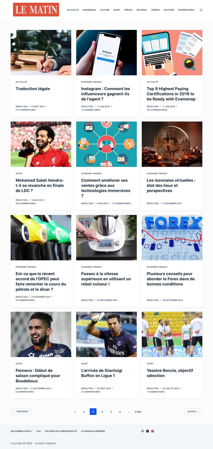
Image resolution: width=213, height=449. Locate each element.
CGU (38, 431)
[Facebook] (142, 431)
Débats (128, 10)
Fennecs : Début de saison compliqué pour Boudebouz (38, 375)
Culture (104, 10)
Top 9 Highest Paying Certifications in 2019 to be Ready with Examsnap (171, 93)
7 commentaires (156, 391)
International (186, 10)
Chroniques (89, 10)
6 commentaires (25, 391)
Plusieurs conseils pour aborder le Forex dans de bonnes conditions (171, 278)
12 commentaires (90, 391)
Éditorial (142, 10)
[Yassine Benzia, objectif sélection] (172, 334)
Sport (116, 10)
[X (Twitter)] (147, 431)
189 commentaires (26, 203)
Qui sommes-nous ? (21, 431)
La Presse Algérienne (93, 431)
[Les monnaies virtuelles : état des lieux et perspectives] (172, 144)
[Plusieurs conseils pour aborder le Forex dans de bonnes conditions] (172, 237)
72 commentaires (90, 110)
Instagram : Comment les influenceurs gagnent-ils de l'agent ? (105, 93)
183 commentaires (157, 110)
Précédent (23, 411)
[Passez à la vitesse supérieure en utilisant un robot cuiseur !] (106, 237)
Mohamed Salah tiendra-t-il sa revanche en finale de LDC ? (40, 185)
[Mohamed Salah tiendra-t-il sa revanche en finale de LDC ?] (41, 144)
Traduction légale (33, 88)
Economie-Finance (91, 82)
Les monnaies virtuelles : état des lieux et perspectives (171, 185)
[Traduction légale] (41, 52)
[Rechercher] (201, 10)
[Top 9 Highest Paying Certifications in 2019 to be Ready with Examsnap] (172, 52)
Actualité (72, 10)
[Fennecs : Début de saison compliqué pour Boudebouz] (41, 334)
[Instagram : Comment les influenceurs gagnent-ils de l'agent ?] (106, 52)
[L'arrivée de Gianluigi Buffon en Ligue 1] (106, 334)
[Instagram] (152, 431)
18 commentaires (25, 300)
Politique (169, 10)
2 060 (138, 411)
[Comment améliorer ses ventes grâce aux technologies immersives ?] (106, 144)
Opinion (155, 10)
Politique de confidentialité (61, 431)
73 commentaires (121, 203)
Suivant (191, 411)
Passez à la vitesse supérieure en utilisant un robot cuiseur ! (106, 278)
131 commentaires (26, 110)
